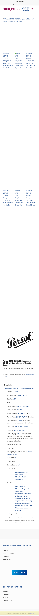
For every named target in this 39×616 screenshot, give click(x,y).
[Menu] (35, 9)
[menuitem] (20, 1)
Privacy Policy (7, 556)
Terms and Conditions (8, 553)
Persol (7, 376)
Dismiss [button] (32, 613)
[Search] (31, 9)
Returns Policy (7, 559)
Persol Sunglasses (30, 374)
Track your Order (20, 1)
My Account (6, 597)
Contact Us (6, 594)
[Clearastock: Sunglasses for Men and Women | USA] (16, 9)
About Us (5, 591)
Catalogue (5, 550)
